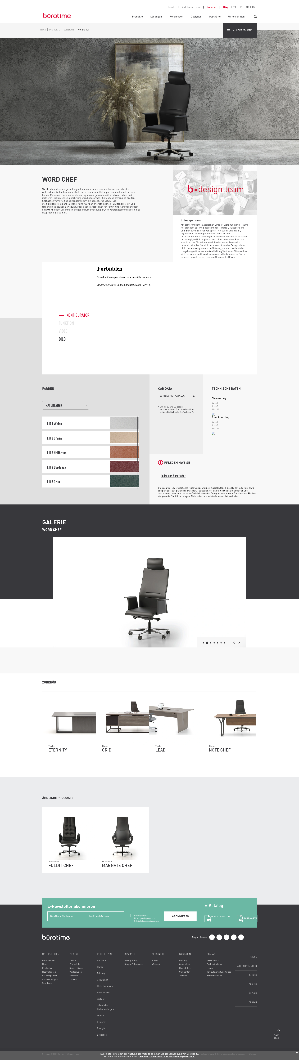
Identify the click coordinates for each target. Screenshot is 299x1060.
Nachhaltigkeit (49, 971)
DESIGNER (129, 954)
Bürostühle (69, 29)
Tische (73, 960)
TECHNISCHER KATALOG (171, 395)
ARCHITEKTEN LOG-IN (247, 966)
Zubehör (73, 979)
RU (253, 7)
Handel (100, 966)
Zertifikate (47, 983)
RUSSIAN (253, 1002)
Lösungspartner (49, 975)
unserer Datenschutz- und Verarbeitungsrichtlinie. (167, 1056)
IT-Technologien (105, 986)
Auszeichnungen (50, 979)
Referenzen (176, 16)
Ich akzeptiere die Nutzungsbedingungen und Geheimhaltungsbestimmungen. (146, 915)
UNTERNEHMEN (50, 954)
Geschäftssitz (213, 960)
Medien (100, 1015)
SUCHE (254, 957)
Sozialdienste (103, 992)
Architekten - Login (191, 7)
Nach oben (276, 1036)
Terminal (183, 975)
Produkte (137, 16)
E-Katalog (217, 910)
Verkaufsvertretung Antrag (219, 971)
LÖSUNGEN (185, 954)
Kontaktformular (214, 975)
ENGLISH (253, 984)
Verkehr (101, 999)
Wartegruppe (76, 971)
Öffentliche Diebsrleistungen (105, 1007)
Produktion (47, 968)
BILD (62, 339)
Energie (101, 1028)
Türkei (155, 960)
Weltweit (156, 964)
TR (234, 7)
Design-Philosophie (133, 964)
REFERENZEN (104, 954)
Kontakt (171, 7)
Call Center (184, 971)
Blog (225, 7)
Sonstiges (102, 1034)
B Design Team (131, 960)
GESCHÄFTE (158, 954)
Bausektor (102, 960)
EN (241, 7)
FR (247, 7)
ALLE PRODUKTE (242, 30)
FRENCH (253, 993)
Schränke (74, 975)
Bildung (101, 973)
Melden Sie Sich (167, 412)
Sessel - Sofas (76, 968)
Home (43, 29)
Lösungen (156, 16)
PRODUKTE (54, 29)
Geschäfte (215, 16)
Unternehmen (236, 16)
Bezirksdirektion (214, 964)
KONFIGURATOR (77, 315)
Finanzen (101, 1022)
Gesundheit (102, 979)
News (44, 964)
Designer (196, 16)
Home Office (185, 968)
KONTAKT (211, 954)
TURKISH (253, 975)
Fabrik (210, 968)
